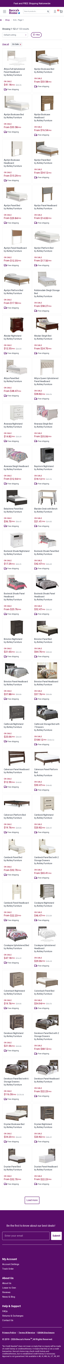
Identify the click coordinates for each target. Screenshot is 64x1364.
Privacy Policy (9, 1332)
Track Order (8, 1268)
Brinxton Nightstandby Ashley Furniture (13, 641)
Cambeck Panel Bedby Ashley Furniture (13, 859)
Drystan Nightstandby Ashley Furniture (43, 1126)
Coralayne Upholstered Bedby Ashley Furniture (16, 947)
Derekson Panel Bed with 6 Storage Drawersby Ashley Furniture (16, 1081)
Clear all (5, 44)
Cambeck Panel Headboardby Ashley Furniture (16, 904)
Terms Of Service (26, 1332)
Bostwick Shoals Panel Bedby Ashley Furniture (46, 553)
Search (49, 12)
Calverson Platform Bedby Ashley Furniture (15, 816)
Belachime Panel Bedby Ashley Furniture (13, 510)
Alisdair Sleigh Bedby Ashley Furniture (43, 337)
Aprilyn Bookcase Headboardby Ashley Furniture (43, 117)
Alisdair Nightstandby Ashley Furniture (13, 337)
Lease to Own (9, 1287)
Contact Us (7, 1320)
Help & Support (11, 1306)
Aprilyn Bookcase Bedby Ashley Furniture (44, 70)
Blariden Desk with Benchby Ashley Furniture (45, 510)
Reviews (6, 1292)
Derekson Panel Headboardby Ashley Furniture (46, 1080)
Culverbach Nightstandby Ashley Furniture (14, 992)
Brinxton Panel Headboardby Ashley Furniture (16, 683)
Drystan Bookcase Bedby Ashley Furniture (14, 1126)
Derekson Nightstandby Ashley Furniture (13, 1035)
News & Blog (8, 1296)
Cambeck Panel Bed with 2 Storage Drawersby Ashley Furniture (46, 860)
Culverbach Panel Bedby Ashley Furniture (44, 992)
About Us (8, 1278)
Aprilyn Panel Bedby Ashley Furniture (43, 161)
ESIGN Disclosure (46, 1332)
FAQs (5, 1311)
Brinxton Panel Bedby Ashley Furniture (43, 641)
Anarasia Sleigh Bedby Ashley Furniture (43, 425)
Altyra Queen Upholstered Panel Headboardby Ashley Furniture (46, 381)
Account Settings (10, 1264)
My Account (9, 1259)
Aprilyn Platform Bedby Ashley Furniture (43, 249)
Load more (32, 1200)
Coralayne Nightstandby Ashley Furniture (44, 904)
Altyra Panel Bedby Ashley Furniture (13, 380)
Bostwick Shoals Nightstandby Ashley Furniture (16, 553)
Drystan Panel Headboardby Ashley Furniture (46, 1168)
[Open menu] (4, 11)
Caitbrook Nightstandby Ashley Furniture (13, 726)
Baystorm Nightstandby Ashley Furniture (44, 468)
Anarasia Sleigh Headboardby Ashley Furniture (16, 468)
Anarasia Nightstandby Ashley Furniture (13, 425)
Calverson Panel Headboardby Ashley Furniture (16, 771)
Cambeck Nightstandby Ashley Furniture (43, 816)
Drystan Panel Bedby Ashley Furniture (13, 1168)
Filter (38, 34)
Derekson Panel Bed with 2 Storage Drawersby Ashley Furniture (46, 1036)
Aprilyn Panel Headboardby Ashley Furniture (45, 207)
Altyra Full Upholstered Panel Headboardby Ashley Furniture (14, 72)
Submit (56, 1236)
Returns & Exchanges (12, 1315)
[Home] (1, 20)
